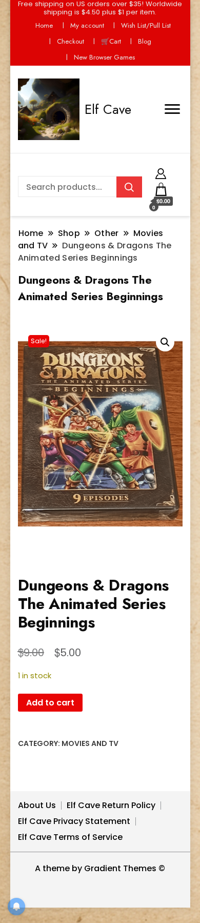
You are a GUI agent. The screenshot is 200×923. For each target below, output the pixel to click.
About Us (37, 805)
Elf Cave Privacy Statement (74, 821)
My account (87, 25)
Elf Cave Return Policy (111, 805)
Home (44, 25)
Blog (144, 41)
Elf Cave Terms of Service (70, 837)
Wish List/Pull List (146, 25)
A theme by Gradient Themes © (100, 868)
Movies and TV (90, 743)
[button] (165, 342)
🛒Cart (111, 41)
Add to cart (50, 703)
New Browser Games (104, 57)
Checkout (70, 41)
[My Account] (160, 172)
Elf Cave (108, 109)
